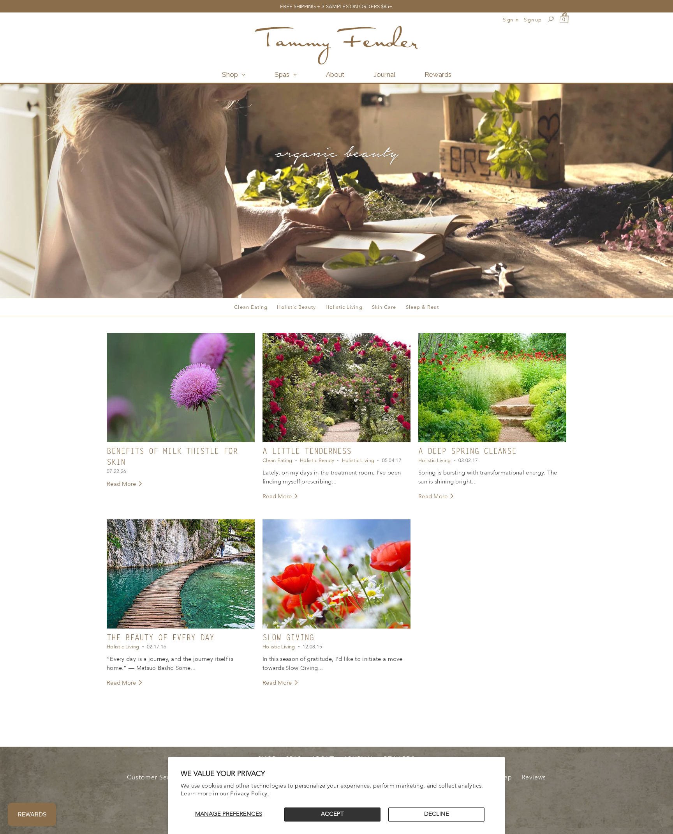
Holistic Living (344, 307)
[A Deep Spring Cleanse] (492, 387)
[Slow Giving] (336, 574)
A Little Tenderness (307, 451)
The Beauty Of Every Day (160, 638)
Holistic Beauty (296, 307)
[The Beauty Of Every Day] (181, 574)
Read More (122, 484)
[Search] (550, 20)
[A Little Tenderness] (336, 387)
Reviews (533, 778)
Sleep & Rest (422, 307)
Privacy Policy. (249, 794)
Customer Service (154, 778)
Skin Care (384, 307)
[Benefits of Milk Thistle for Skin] (181, 387)
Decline (436, 814)
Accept (332, 814)
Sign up (532, 20)
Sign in (510, 20)
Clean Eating (251, 307)
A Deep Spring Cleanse (467, 451)
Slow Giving (288, 638)
